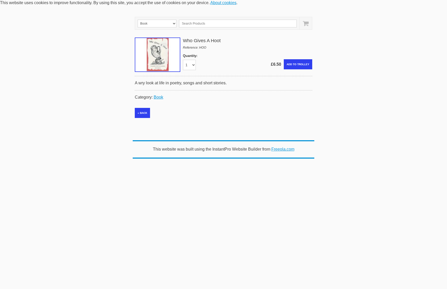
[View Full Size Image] (157, 54)
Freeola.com (282, 149)
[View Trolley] (305, 23)
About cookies (223, 3)
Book (158, 97)
